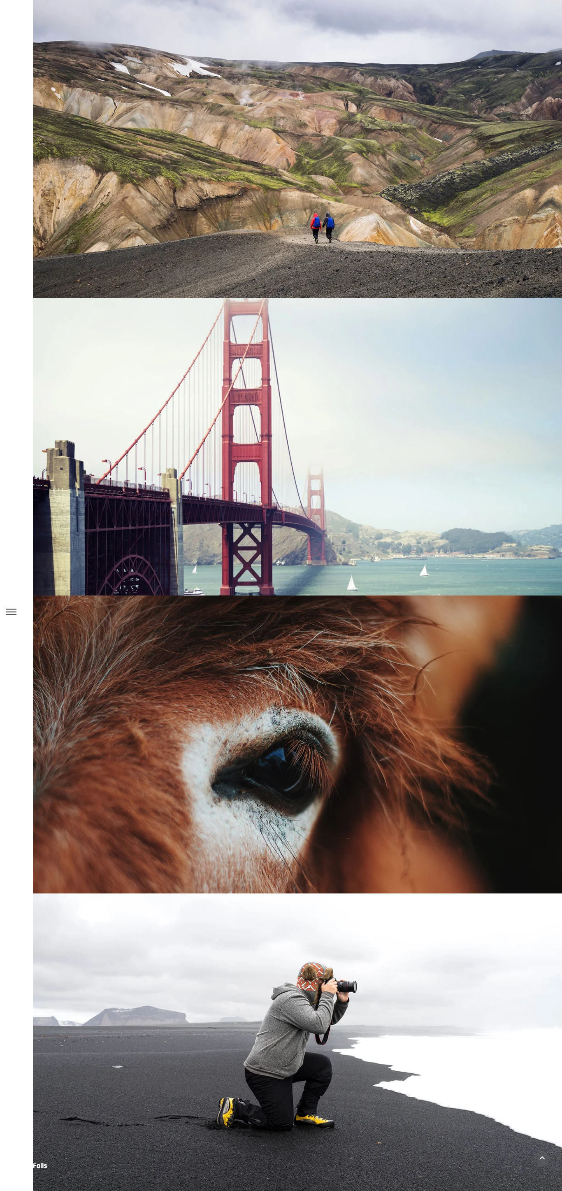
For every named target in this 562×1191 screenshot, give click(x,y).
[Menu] (11, 612)
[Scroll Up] (542, 1158)
